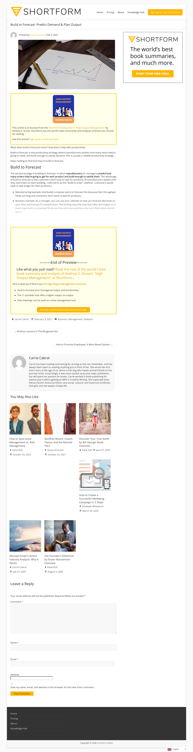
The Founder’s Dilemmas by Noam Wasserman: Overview (59, 559)
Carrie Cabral (37, 34)
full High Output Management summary (64, 283)
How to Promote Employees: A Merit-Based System (84, 344)
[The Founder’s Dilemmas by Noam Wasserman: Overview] (60, 521)
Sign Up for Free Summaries (165, 12)
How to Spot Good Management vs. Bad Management (21, 442)
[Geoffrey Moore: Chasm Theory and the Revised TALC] (60, 404)
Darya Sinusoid (55, 450)
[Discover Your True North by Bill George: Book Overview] (95, 404)
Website (14, 674)
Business (62, 319)
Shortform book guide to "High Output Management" (77, 127)
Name (14, 642)
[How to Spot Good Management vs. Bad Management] (25, 404)
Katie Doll (17, 450)
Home (100, 12)
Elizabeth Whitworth (93, 506)
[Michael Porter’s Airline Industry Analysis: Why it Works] (25, 521)
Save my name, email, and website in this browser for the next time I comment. (52, 687)
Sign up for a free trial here (44, 139)
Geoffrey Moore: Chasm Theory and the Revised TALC (58, 442)
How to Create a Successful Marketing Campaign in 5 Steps (91, 498)
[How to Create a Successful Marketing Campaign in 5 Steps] (95, 460)
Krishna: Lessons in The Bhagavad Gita (36, 331)
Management (75, 319)
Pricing (110, 12)
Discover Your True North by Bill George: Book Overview (94, 442)
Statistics (88, 319)
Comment (16, 601)
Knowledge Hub (136, 12)
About (121, 12)
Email (14, 659)
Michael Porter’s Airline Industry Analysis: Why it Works (24, 559)
